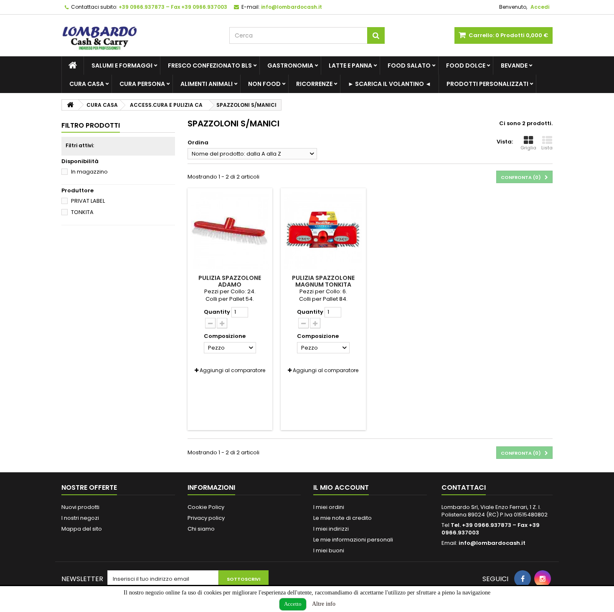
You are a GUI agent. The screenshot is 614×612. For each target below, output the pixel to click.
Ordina (198, 142)
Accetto (293, 604)
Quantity (217, 312)
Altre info (323, 604)
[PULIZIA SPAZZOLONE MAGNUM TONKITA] (323, 230)
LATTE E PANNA (350, 65)
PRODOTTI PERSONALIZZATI (487, 84)
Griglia (528, 147)
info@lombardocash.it (492, 543)
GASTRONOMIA (290, 65)
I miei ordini (328, 507)
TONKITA (82, 212)
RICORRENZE (314, 84)
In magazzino (89, 172)
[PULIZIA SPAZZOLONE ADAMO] (230, 230)
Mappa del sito (81, 529)
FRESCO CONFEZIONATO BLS (210, 65)
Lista (547, 147)
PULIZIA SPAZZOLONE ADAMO (229, 281)
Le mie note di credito (342, 518)
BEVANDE (514, 65)
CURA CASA (86, 84)
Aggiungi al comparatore (232, 370)
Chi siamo (201, 529)
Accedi (539, 6)
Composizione (225, 336)
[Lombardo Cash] (139, 35)
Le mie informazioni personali (353, 540)
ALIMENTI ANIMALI (206, 84)
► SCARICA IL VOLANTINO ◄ (389, 84)
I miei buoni (328, 550)
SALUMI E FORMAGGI (121, 65)
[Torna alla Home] (70, 105)
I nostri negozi (80, 518)
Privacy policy (206, 518)
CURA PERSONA (142, 84)
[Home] (73, 65)
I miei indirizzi (331, 529)
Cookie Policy (206, 507)
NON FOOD (264, 84)
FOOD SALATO (409, 65)
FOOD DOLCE (465, 65)
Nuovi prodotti (80, 507)
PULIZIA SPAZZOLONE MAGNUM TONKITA (323, 281)
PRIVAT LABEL (88, 201)
